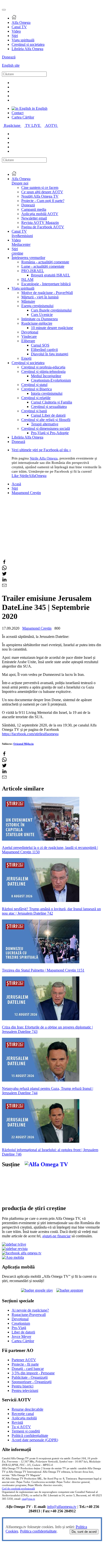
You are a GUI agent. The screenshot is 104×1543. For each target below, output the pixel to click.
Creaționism (21, 1323)
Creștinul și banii (34, 411)
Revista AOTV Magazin (40, 222)
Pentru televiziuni (25, 1390)
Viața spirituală (23, 40)
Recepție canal (23, 1414)
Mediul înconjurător (46, 376)
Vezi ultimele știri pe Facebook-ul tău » (41, 450)
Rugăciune (12, 125)
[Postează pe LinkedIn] (4, 581)
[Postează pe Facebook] (4, 563)
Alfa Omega (21, 22)
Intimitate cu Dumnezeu (39, 319)
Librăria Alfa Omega (27, 49)
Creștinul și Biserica (36, 389)
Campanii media (33, 209)
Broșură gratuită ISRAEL (50, 275)
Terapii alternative (44, 424)
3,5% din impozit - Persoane (33, 1373)
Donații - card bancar (28, 1369)
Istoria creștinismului (46, 393)
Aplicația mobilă (24, 1418)
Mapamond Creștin (26, 493)
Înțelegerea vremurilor (28, 258)
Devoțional (29, 332)
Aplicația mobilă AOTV (39, 214)
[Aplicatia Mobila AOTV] (69, 1290)
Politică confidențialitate (30, 1435)
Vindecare (29, 336)
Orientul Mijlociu (23, 743)
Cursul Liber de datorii (48, 415)
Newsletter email (34, 218)
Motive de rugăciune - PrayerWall (47, 293)
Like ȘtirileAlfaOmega (29, 476)
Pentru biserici (22, 1386)
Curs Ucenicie (42, 314)
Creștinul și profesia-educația (43, 367)
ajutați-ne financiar (56, 1236)
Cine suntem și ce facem (39, 187)
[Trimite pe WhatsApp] (4, 569)
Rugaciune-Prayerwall (29, 1315)
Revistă (17, 1422)
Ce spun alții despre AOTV (42, 192)
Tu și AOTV (21, 1427)
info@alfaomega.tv (61, 1507)
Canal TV (19, 27)
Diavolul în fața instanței (49, 354)
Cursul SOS (40, 345)
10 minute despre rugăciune (52, 328)
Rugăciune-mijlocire (36, 323)
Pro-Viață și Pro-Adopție (50, 433)
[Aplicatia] (37, 1290)
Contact (17, 113)
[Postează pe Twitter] (4, 575)
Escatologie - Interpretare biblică (46, 284)
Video (16, 31)
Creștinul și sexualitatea (49, 406)
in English (39, 108)
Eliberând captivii (44, 350)
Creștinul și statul (34, 385)
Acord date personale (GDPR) (35, 1440)
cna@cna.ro (28, 1498)
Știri (15, 36)
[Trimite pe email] (4, 586)
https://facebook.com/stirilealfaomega (30, 734)
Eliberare (28, 341)
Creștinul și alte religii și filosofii (45, 420)
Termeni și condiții (26, 1431)
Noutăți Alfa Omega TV (40, 196)
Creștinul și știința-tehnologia (43, 371)
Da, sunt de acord (84, 1532)
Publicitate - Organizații (30, 1377)
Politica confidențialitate (38, 1531)
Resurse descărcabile (27, 1409)
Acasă (16, 484)
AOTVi (51, 125)
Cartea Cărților (23, 117)
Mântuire (28, 301)
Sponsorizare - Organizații (32, 1382)
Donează (8, 57)
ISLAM (27, 279)
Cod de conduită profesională (18, 1488)
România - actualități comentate (45, 262)
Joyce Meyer (21, 1336)
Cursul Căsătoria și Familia (51, 402)
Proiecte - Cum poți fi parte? (42, 201)
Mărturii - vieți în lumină (40, 297)
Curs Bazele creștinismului (51, 310)
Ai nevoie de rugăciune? (30, 1310)
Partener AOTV (24, 1360)
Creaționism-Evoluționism (51, 380)
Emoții (26, 358)
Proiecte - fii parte (25, 1364)
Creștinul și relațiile (36, 398)
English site (11, 65)
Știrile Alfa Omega (44, 458)
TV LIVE (33, 125)
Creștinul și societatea (28, 44)
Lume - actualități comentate (42, 266)
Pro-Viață (19, 1328)
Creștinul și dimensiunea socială (45, 428)
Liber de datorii (23, 1332)
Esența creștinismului (37, 306)
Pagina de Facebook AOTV (42, 227)
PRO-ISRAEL (32, 271)
